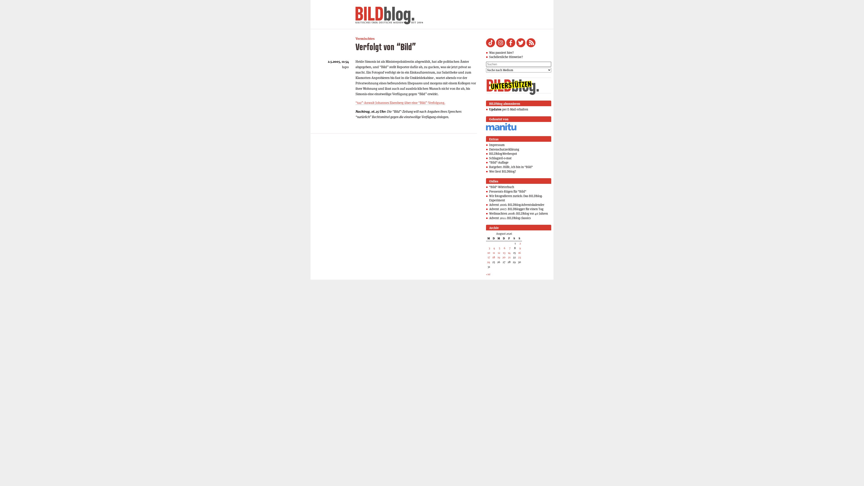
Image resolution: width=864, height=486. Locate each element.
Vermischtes (365, 38)
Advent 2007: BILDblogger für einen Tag (516, 209)
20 (503, 257)
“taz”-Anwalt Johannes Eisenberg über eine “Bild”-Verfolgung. (400, 103)
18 (493, 257)
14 (509, 253)
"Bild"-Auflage (498, 162)
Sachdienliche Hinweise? (506, 57)
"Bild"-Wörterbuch (501, 187)
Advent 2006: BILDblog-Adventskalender (516, 205)
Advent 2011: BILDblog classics (510, 218)
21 (509, 257)
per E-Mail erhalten (508, 109)
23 (519, 257)
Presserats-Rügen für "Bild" (507, 191)
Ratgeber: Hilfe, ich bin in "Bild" (511, 167)
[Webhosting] (501, 129)
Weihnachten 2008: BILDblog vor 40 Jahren (518, 214)
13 (504, 253)
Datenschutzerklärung (504, 149)
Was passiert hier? (501, 53)
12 (499, 253)
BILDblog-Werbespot (503, 154)
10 (488, 253)
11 (494, 253)
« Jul (488, 274)
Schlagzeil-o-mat (500, 158)
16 (519, 253)
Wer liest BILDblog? (502, 171)
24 (488, 262)
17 (489, 257)
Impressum (497, 145)
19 (498, 257)
